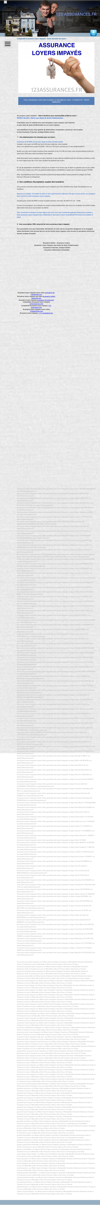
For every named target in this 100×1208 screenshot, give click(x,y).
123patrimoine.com (36, 311)
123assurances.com (36, 304)
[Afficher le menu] (5, 2)
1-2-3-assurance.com (45, 313)
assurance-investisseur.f (45, 300)
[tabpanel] (56, 182)
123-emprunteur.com (41, 306)
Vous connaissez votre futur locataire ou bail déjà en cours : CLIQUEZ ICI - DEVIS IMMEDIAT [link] (56, 101)
